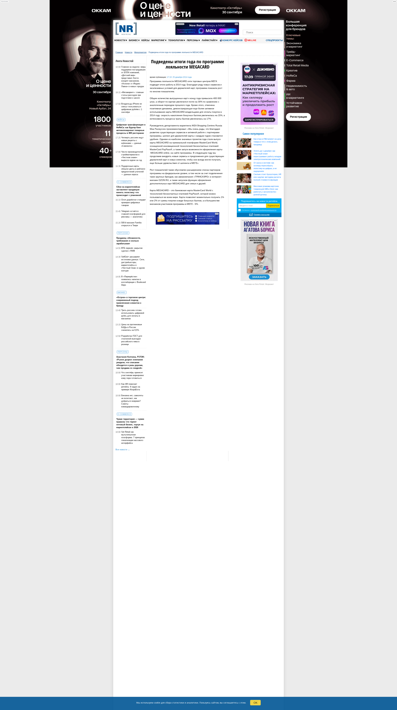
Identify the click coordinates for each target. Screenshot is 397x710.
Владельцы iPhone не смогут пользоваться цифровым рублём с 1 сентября (131, 108)
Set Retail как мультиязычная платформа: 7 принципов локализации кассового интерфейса (133, 437)
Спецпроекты (274, 40)
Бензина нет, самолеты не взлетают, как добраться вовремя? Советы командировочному (132, 401)
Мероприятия (140, 52)
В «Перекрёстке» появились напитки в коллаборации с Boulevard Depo (133, 280)
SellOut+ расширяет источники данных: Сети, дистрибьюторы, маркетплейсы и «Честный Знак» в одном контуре (133, 264)
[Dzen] (262, 24)
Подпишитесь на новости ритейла (259, 201)
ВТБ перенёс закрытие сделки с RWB (132, 249)
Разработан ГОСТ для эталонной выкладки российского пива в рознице (131, 340)
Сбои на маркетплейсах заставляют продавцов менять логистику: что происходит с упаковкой (128, 191)
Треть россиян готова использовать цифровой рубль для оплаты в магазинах (132, 314)
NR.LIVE (252, 40)
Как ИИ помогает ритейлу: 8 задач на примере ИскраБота (130, 387)
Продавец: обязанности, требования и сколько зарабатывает (128, 241)
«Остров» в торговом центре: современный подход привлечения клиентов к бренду (131, 301)
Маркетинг (158, 40)
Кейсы (145, 40)
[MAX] (257, 24)
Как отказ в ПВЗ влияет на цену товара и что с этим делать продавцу (267, 142)
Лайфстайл (209, 40)
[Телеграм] (246, 24)
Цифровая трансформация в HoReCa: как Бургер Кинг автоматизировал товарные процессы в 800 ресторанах (130, 129)
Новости (120, 40)
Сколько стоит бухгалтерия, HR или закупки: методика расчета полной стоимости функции (267, 177)
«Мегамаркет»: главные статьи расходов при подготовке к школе (132, 95)
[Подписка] (278, 24)
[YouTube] (267, 24)
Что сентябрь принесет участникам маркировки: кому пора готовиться (132, 375)
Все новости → (123, 449)
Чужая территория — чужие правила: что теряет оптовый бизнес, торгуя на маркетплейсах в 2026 (130, 423)
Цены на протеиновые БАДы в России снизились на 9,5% (131, 327)
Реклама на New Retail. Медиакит (259, 128)
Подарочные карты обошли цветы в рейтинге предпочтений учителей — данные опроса (133, 170)
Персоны (193, 40)
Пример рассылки (262, 215)
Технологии (176, 40)
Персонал (123, 233)
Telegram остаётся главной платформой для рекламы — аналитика (133, 214)
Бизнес (134, 40)
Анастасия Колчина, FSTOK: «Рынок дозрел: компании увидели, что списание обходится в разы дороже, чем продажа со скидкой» (130, 362)
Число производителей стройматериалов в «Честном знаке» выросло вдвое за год (132, 156)
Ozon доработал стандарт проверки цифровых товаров (133, 202)
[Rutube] (273, 24)
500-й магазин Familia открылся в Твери (131, 224)
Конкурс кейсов (232, 40)
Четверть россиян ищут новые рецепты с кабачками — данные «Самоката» (132, 141)
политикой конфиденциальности (263, 210)
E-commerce (124, 182)
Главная (119, 52)
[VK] (252, 24)
